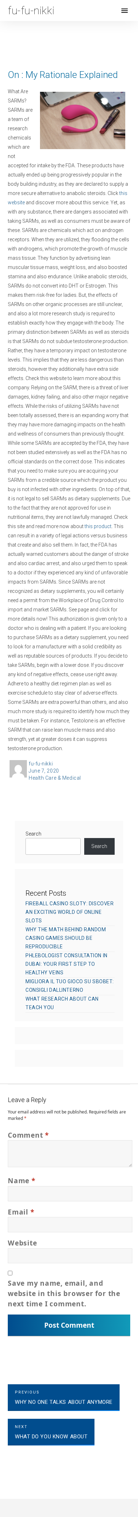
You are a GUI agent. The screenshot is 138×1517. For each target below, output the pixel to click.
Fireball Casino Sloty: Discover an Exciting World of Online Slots (69, 912)
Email (21, 1212)
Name (21, 1180)
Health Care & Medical (55, 778)
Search (33, 834)
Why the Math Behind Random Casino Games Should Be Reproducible (65, 938)
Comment (28, 1135)
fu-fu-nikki (41, 764)
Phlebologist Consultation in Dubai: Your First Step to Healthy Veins (66, 964)
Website (22, 1243)
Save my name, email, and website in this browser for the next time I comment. (64, 1293)
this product (98, 526)
